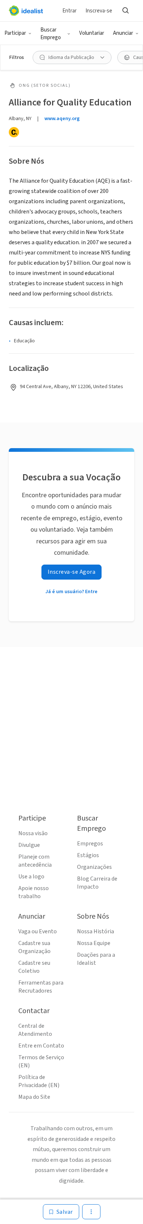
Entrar (69, 11)
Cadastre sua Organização (34, 947)
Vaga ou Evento (37, 931)
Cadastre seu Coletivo (34, 967)
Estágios (88, 855)
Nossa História (95, 931)
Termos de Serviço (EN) (41, 1061)
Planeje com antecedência (35, 861)
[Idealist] (26, 10)
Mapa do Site (34, 1097)
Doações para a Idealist (96, 959)
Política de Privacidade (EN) (38, 1081)
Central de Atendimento (35, 1030)
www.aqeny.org (62, 118)
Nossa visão (33, 833)
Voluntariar (91, 33)
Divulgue (29, 845)
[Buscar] (125, 11)
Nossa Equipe (93, 943)
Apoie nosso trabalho (33, 892)
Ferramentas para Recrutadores (40, 987)
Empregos (90, 844)
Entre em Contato (41, 1046)
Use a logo (31, 877)
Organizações (94, 867)
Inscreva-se (98, 11)
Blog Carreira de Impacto (97, 883)
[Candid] (14, 132)
